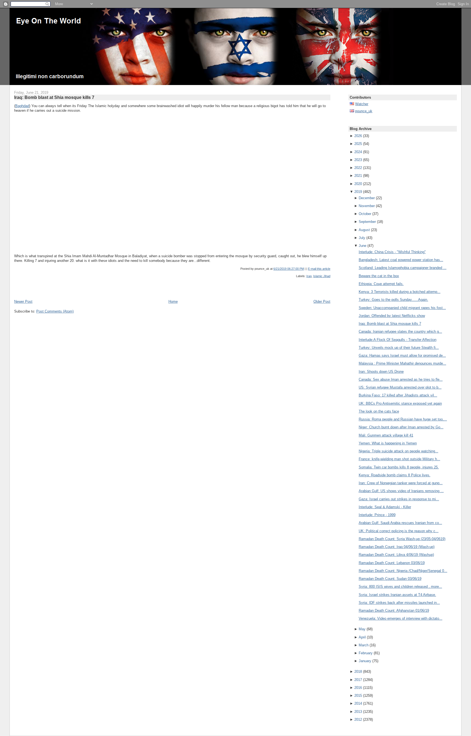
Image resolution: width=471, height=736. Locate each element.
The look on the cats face (379, 411)
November (367, 206)
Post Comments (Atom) (55, 311)
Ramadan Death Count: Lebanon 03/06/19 (392, 563)
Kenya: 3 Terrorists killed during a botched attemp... (399, 292)
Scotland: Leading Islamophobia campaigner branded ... (402, 268)
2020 (358, 184)
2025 (358, 144)
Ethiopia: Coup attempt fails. (381, 284)
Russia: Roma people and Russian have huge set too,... (403, 419)
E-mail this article (319, 268)
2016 (358, 688)
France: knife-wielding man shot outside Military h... (399, 459)
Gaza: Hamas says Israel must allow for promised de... (402, 355)
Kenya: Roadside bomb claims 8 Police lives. (394, 475)
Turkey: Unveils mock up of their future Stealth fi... (399, 348)
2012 (358, 719)
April (362, 637)
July (362, 238)
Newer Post (23, 301)
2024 (358, 152)
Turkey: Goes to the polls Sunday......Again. (393, 300)
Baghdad (22, 106)
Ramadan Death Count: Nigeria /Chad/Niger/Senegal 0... (403, 571)
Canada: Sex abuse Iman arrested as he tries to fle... (401, 379)
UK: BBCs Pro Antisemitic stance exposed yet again (400, 403)
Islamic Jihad (321, 276)
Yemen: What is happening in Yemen (388, 443)
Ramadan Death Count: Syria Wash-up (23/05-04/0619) (402, 539)
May (362, 629)
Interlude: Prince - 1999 (377, 515)
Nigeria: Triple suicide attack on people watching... (398, 451)
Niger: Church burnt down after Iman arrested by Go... (401, 427)
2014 (358, 703)
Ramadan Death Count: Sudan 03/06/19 (390, 579)
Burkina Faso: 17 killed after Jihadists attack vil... (398, 395)
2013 (358, 712)
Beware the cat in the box (379, 276)
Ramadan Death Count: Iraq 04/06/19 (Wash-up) (396, 547)
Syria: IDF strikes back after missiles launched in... (399, 603)
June (362, 246)
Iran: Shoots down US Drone (381, 371)
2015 (358, 695)
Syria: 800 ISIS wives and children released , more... (400, 586)
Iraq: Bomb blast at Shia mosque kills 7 (54, 97)
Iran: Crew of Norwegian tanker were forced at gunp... (401, 483)
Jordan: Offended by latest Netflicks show (392, 316)
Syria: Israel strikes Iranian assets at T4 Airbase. (397, 595)
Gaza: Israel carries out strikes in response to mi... (399, 499)
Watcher (361, 104)
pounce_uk (363, 111)
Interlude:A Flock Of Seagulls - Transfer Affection (397, 340)
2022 (358, 168)
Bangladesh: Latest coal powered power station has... (401, 260)
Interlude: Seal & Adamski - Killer (385, 507)
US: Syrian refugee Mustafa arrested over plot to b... (400, 387)
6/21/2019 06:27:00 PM (288, 268)
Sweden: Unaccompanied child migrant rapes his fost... (402, 308)
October (365, 214)
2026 (358, 136)
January (365, 661)
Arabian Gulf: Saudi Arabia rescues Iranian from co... (400, 523)
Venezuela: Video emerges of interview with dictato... (400, 618)
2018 (358, 672)
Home (173, 301)
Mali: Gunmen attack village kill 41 (386, 435)
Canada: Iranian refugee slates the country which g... (400, 331)
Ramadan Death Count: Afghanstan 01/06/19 (394, 610)
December (367, 198)
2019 (358, 192)
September (367, 222)
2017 (358, 680)
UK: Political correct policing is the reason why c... (399, 531)
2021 (358, 176)
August (364, 230)
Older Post (321, 301)
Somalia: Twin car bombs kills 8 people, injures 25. (399, 467)
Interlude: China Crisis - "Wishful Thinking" (392, 252)
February (366, 653)
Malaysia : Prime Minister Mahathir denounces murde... (402, 363)
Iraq (309, 276)
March (364, 645)
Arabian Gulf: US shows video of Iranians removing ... (401, 491)
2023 (358, 160)
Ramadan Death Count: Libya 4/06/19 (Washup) (396, 555)
